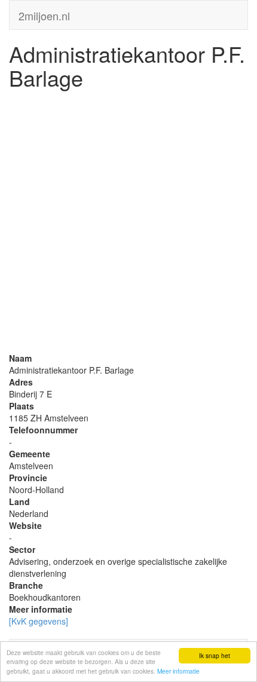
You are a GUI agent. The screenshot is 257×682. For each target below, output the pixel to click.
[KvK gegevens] (38, 621)
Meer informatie (178, 670)
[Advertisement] (128, 223)
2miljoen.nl (44, 13)
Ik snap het (214, 655)
